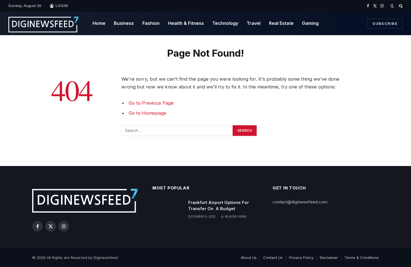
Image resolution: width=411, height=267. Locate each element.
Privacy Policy (301, 257)
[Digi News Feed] (43, 23)
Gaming (310, 23)
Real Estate (281, 23)
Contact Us (273, 257)
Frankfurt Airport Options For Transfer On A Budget (218, 205)
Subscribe (385, 23)
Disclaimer (329, 257)
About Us (249, 257)
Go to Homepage (147, 113)
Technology (225, 23)
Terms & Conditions (361, 257)
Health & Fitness (186, 23)
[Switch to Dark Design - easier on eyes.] (392, 6)
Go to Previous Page (151, 103)
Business (124, 23)
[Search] (400, 6)
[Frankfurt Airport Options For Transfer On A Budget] (167, 209)
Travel (254, 23)
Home (99, 23)
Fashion (151, 23)
